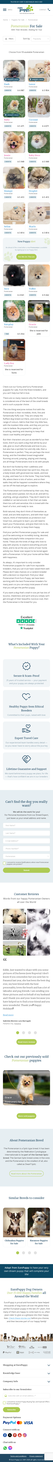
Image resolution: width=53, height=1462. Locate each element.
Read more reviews (26, 1042)
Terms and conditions (18, 1456)
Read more (8, 1015)
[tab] (17, 1032)
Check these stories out (20, 1318)
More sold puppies (26, 1116)
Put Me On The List (26, 257)
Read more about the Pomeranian (26, 1173)
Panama (17, 1023)
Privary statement (36, 1456)
